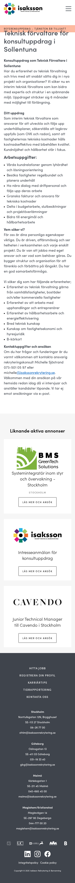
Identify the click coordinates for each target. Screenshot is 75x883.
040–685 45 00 (37, 791)
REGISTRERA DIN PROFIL (37, 675)
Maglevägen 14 (37, 813)
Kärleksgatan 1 (37, 781)
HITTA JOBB (37, 668)
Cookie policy (48, 862)
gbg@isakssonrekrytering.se (37, 764)
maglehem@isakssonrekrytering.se (37, 828)
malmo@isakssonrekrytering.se (37, 796)
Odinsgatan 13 (38, 749)
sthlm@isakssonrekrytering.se (37, 732)
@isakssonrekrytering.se (36, 372)
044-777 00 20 (37, 823)
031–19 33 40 (37, 759)
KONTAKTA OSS (37, 697)
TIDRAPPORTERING (37, 690)
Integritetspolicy (28, 862)
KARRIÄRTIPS (37, 682)
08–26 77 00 (37, 727)
